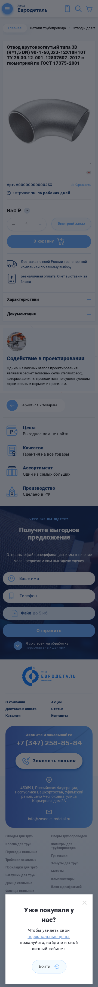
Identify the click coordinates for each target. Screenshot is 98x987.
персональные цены (48, 936)
